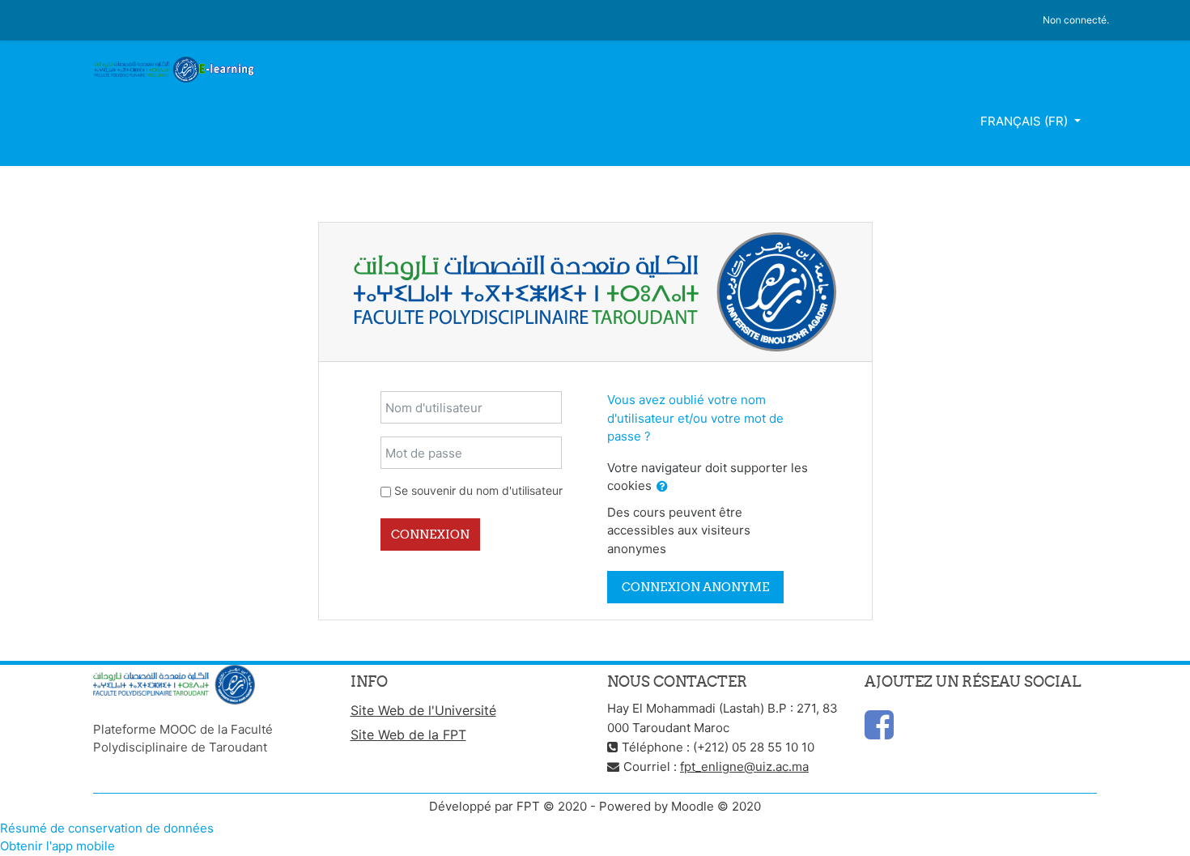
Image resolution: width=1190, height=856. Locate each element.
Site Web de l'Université (423, 710)
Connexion (430, 534)
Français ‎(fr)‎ (1025, 121)
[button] (662, 487)
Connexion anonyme (695, 586)
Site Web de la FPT (408, 734)
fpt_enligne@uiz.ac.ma (744, 766)
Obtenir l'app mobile (57, 846)
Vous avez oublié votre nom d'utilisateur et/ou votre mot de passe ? (695, 418)
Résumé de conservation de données (107, 828)
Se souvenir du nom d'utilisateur (478, 490)
